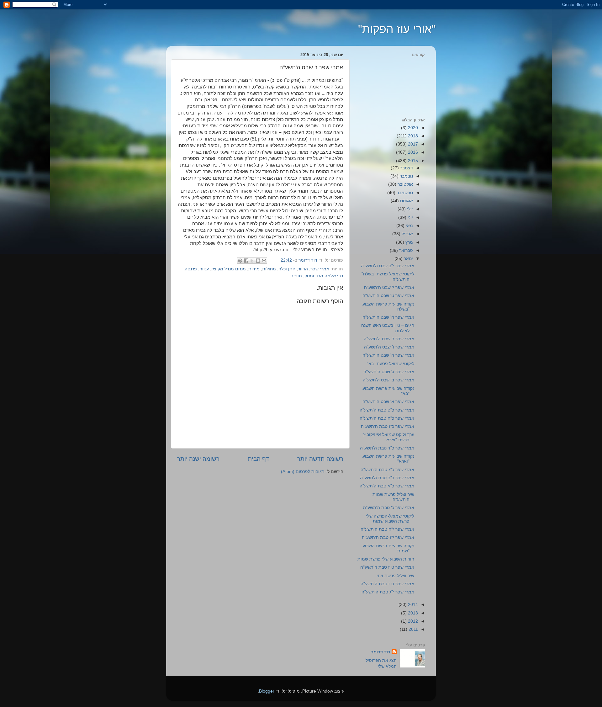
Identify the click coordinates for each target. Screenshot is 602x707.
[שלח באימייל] (264, 261)
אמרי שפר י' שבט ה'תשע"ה (389, 287)
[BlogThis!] (258, 261)
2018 (412, 136)
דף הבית (258, 458)
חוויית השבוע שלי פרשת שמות (385, 559)
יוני (409, 217)
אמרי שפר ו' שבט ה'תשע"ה (389, 347)
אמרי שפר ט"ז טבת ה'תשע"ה (387, 567)
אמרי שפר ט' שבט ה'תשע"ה (388, 295)
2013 (412, 613)
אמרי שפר (319, 269)
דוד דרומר (380, 652)
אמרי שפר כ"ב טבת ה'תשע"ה (387, 478)
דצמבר (406, 168)
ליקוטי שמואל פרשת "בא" (390, 363)
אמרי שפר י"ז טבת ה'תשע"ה (388, 537)
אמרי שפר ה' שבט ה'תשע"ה (388, 355)
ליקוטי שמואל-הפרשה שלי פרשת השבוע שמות (390, 519)
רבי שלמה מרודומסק (323, 276)
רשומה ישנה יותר (198, 458)
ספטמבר (404, 192)
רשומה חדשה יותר (320, 458)
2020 (412, 127)
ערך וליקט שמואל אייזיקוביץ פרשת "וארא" (388, 437)
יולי (409, 209)
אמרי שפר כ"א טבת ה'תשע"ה (387, 486)
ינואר (408, 258)
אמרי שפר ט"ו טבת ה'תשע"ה (387, 584)
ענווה (204, 269)
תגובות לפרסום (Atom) (303, 471)
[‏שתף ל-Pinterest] (240, 261)
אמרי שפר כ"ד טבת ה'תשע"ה (387, 448)
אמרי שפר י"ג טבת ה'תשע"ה (388, 592)
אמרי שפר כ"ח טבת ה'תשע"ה (387, 418)
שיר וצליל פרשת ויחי (395, 575)
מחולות (269, 269)
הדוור (303, 269)
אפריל (406, 233)
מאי (408, 225)
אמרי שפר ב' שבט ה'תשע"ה (388, 380)
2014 (412, 604)
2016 (412, 152)
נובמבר (406, 176)
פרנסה (191, 269)
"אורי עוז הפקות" (397, 29)
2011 (412, 629)
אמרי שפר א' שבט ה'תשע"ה (388, 401)
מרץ (408, 242)
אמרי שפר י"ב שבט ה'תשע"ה (387, 265)
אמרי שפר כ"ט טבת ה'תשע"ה (387, 410)
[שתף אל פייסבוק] (246, 261)
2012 (412, 621)
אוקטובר (404, 184)
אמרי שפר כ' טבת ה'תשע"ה (388, 507)
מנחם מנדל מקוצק (228, 269)
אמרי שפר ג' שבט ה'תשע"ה (388, 371)
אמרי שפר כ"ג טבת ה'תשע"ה (387, 469)
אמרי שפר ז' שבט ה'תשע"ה (389, 339)
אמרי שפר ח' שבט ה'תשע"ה (388, 317)
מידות (254, 269)
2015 (412, 160)
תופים (296, 276)
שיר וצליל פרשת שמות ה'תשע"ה (393, 497)
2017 (412, 144)
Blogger (266, 691)
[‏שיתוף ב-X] (252, 261)
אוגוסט (406, 201)
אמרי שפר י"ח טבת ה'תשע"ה (387, 529)
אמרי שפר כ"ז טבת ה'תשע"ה (387, 426)
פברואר (405, 250)
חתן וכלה (286, 269)
